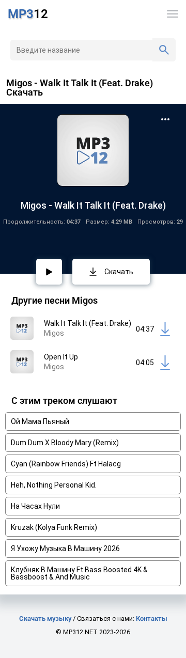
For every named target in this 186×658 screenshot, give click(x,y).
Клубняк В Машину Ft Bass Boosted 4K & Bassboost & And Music (79, 573)
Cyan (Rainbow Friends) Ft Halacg (66, 464)
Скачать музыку (45, 618)
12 (28, 14)
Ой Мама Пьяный (40, 421)
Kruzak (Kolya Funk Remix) (54, 527)
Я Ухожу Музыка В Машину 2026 (65, 548)
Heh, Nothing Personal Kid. (54, 485)
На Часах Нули (35, 506)
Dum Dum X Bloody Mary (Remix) (65, 442)
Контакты (151, 618)
